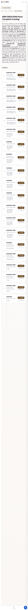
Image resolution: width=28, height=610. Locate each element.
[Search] (22, 2)
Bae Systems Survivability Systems (10, 135)
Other (8, 269)
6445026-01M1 (10, 72)
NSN (6, 11)
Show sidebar (7, 7)
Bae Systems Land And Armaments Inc (11, 79)
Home (2, 11)
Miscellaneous (10, 248)
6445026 (9, 142)
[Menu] (25, 2)
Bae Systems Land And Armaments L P (11, 101)
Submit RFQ (21, 74)
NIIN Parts (10, 11)
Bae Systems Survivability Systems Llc (10, 173)
